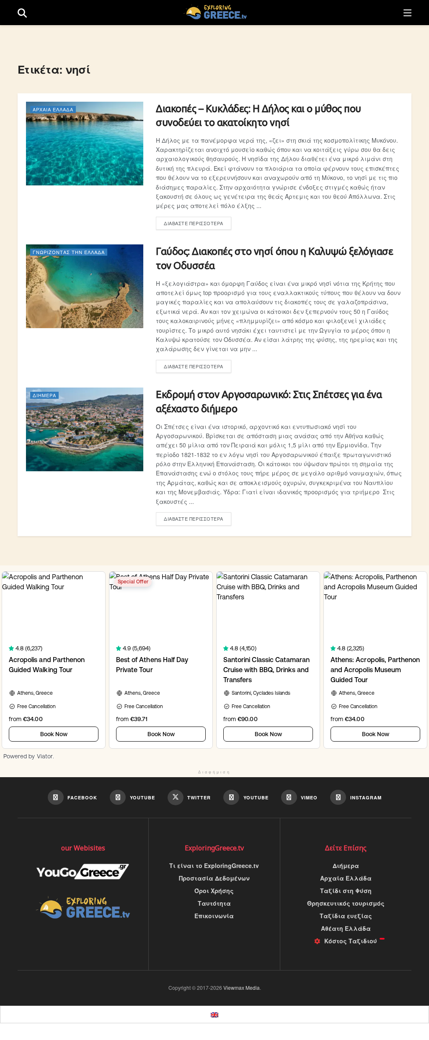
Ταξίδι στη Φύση (346, 890)
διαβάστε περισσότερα (197, 223)
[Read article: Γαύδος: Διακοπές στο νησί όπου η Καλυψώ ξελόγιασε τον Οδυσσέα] (84, 286)
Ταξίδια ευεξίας (346, 916)
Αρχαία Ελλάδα (53, 109)
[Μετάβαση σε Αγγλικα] (214, 1014)
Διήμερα (44, 395)
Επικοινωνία (214, 916)
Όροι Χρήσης (214, 890)
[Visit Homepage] (215, 12)
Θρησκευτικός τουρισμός (346, 903)
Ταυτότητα (214, 903)
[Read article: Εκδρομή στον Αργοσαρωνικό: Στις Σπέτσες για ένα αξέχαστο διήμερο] (84, 429)
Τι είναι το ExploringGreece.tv (214, 865)
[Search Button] (22, 13)
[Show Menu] (407, 13)
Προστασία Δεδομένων (214, 878)
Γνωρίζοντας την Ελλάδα (69, 252)
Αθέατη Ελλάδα (346, 928)
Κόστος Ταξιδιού (350, 941)
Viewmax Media (241, 987)
